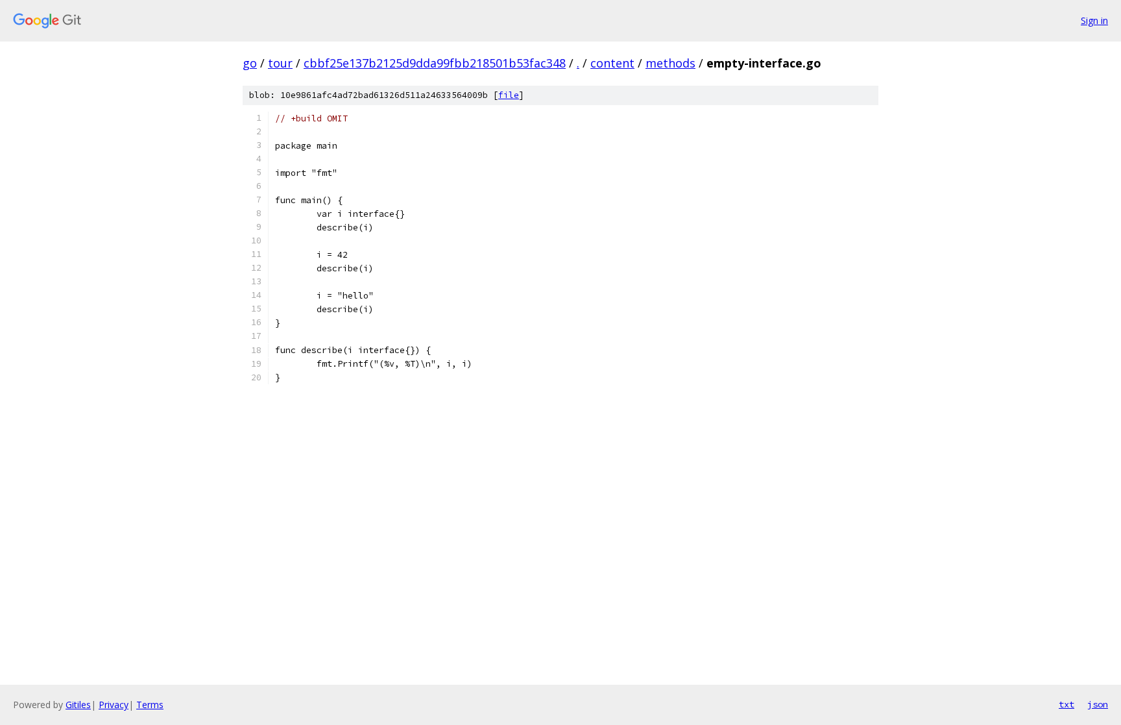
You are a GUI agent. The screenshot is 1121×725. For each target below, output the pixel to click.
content (612, 63)
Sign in (1094, 20)
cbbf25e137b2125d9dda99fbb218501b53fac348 (435, 63)
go (250, 63)
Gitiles (78, 704)
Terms (149, 704)
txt (1066, 704)
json (1097, 704)
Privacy (113, 704)
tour (280, 63)
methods (670, 63)
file (508, 95)
